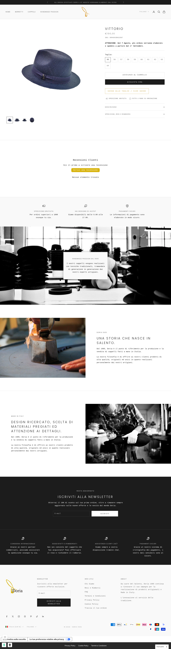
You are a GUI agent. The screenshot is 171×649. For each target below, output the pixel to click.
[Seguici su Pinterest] (31, 616)
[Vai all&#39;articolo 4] (32, 120)
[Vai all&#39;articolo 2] (17, 120)
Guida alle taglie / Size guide (127, 91)
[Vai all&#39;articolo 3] (24, 120)
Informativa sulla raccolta (14, 639)
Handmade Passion (49, 12)
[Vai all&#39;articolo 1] (9, 120)
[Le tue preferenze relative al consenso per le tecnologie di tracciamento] (4, 645)
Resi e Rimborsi (92, 588)
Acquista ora (134, 82)
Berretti (19, 12)
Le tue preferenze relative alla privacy (47, 639)
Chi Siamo (89, 584)
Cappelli (32, 12)
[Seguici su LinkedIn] (43, 616)
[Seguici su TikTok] (37, 616)
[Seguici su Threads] (25, 616)
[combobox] (162, 646)
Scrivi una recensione (85, 170)
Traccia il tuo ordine (96, 608)
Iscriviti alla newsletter (54, 602)
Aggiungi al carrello (135, 75)
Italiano (143, 12)
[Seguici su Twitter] (13, 616)
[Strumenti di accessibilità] (10, 645)
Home (8, 12)
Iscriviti (104, 513)
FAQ (86, 592)
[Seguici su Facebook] (7, 616)
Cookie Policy (91, 604)
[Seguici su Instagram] (19, 616)
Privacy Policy (92, 600)
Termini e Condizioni (95, 596)
